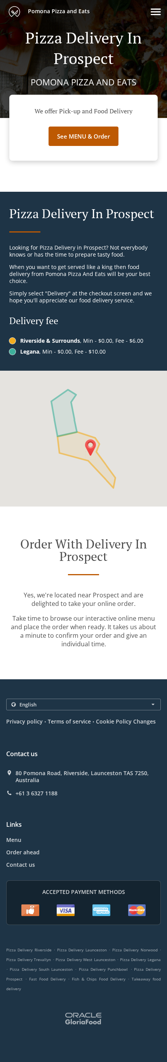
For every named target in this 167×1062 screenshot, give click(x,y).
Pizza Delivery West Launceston (85, 959)
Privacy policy (24, 721)
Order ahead (23, 852)
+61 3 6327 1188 (36, 793)
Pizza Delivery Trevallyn (28, 959)
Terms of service (69, 721)
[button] (156, 12)
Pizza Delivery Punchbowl (103, 969)
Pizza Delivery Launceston (82, 950)
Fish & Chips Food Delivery (100, 979)
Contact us (20, 864)
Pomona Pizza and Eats (58, 11)
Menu (13, 839)
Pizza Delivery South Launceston (41, 969)
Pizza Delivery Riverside (29, 950)
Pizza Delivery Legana (140, 959)
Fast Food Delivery (48, 979)
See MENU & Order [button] (83, 136)
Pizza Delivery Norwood (135, 950)
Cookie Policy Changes (126, 721)
